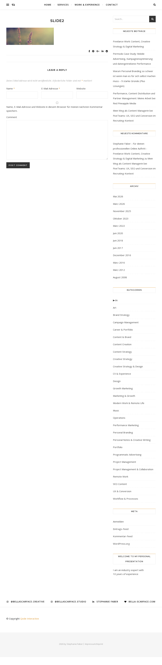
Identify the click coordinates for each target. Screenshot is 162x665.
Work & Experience (87, 4)
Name (10, 88)
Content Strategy (122, 351)
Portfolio (117, 447)
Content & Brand (122, 337)
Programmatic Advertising (127, 454)
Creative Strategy (122, 359)
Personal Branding (123, 432)
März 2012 (119, 269)
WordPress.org (121, 543)
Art (114, 307)
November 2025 (122, 211)
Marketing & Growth (124, 395)
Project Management (124, 461)
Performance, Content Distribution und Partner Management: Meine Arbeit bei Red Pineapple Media (134, 98)
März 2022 (119, 225)
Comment (11, 117)
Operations (119, 417)
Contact (112, 4)
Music (116, 410)
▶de (115, 300)
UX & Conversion (122, 491)
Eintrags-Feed (120, 529)
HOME (47, 4)
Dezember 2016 (122, 255)
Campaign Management (126, 322)
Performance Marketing (126, 425)
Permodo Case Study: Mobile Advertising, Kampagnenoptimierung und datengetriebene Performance (133, 58)
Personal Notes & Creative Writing (132, 439)
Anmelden (118, 521)
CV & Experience (122, 373)
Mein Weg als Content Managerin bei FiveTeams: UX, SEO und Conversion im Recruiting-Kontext (134, 115)
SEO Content (120, 484)
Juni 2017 (118, 247)
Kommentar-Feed (122, 536)
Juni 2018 (118, 240)
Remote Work (120, 476)
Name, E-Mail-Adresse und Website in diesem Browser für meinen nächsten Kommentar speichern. (54, 108)
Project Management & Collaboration (133, 469)
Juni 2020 (118, 233)
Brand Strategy (121, 314)
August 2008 (120, 277)
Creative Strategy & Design (128, 366)
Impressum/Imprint (94, 644)
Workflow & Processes (125, 498)
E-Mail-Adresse (50, 88)
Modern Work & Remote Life (128, 403)
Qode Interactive (29, 618)
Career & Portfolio (123, 329)
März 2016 (119, 262)
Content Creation (122, 344)
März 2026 (119, 203)
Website (81, 88)
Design (117, 381)
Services (63, 4)
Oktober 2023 (120, 218)
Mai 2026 (118, 196)
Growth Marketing (123, 388)
